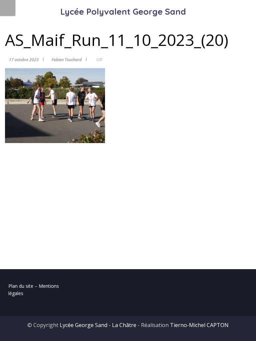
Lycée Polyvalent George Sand (123, 11)
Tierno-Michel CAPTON (199, 325)
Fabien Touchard (67, 60)
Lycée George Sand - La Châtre (98, 325)
